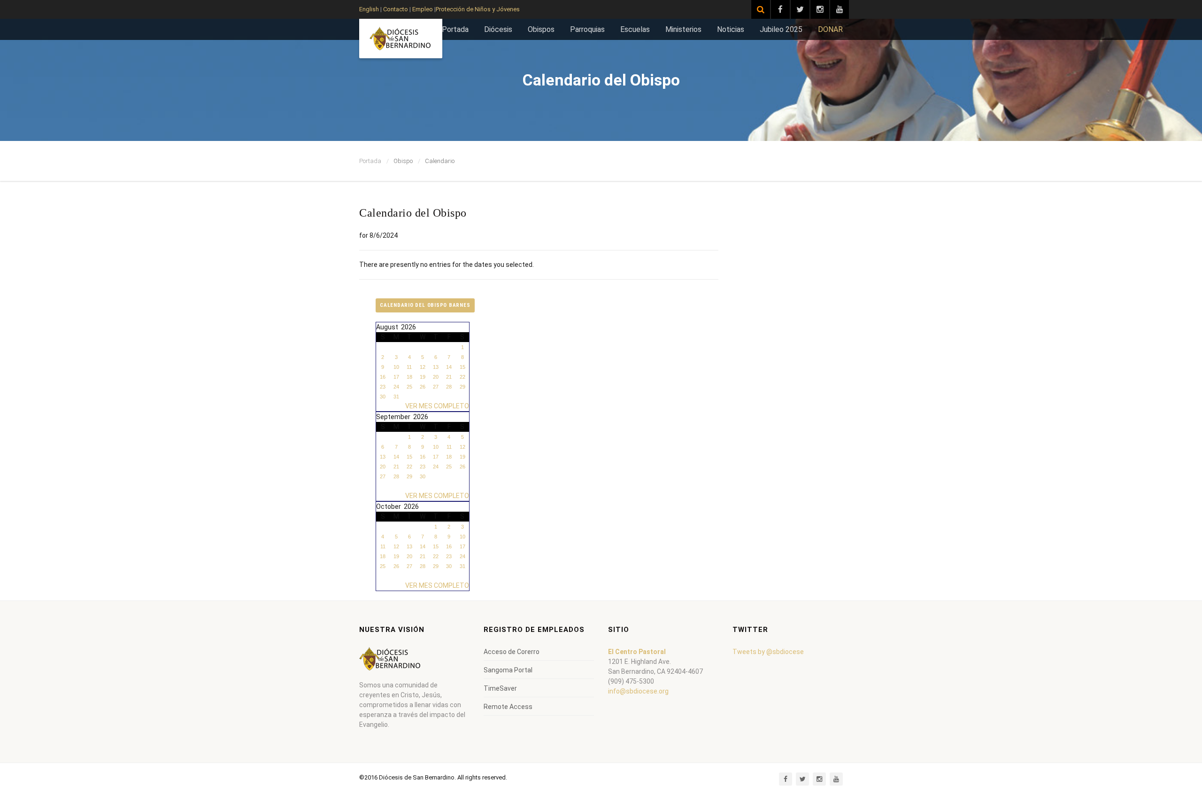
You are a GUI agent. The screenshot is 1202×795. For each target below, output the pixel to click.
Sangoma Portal (508, 670)
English (369, 9)
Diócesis (498, 29)
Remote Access (508, 706)
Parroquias (587, 29)
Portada (455, 29)
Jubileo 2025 (781, 29)
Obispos (541, 29)
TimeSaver (500, 688)
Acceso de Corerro (511, 651)
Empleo (422, 9)
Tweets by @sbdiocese (768, 651)
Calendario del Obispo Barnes (425, 305)
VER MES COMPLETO (437, 406)
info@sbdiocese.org (638, 691)
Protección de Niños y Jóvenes (478, 9)
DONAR (830, 29)
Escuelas (635, 29)
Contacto (395, 9)
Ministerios (683, 29)
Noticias (730, 29)
